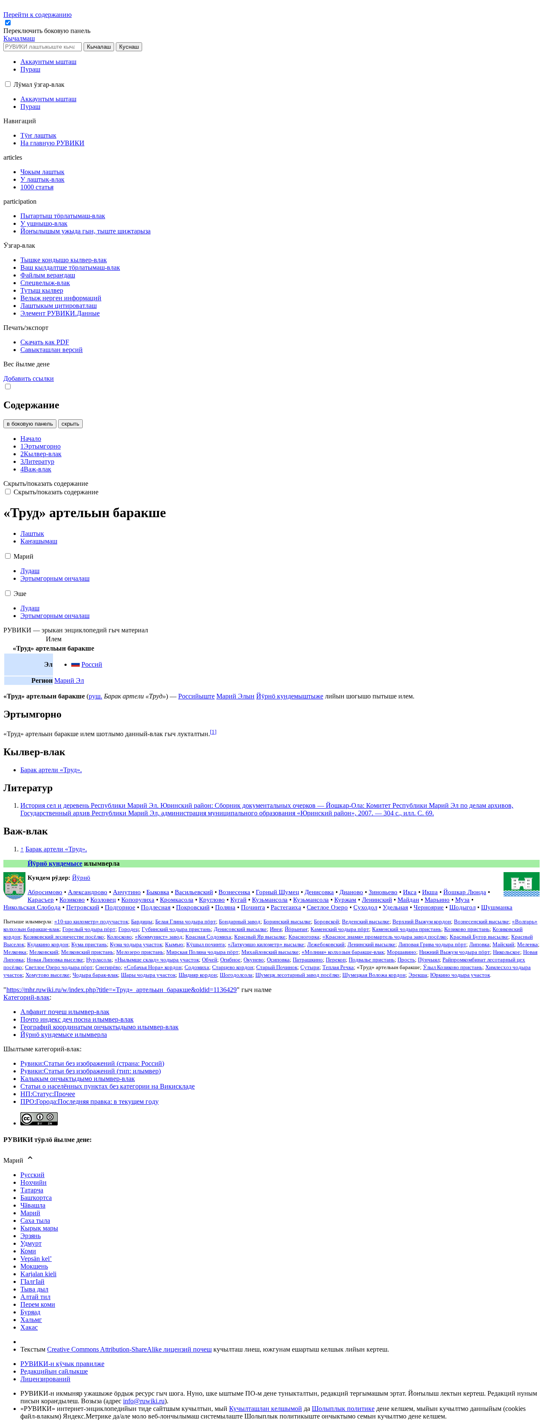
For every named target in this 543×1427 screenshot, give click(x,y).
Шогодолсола (236, 975)
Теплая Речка (338, 967)
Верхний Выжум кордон (421, 922)
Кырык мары (39, 1228)
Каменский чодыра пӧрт (340, 929)
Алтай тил (35, 1296)
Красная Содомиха (208, 937)
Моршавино (401, 952)
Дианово (351, 891)
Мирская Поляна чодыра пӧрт (202, 952)
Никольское (506, 952)
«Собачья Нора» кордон (153, 967)
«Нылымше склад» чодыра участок (157, 960)
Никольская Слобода (32, 907)
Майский (503, 945)
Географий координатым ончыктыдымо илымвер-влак (99, 1027)
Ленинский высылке (371, 945)
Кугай (238, 899)
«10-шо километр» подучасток (91, 922)
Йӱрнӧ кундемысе (55, 863)
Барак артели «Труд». (51, 769)
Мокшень (34, 1266)
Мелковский (43, 952)
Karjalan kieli (38, 1273)
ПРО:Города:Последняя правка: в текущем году (89, 1101)
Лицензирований (45, 1379)
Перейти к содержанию (37, 14)
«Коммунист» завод (158, 937)
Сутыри (309, 967)
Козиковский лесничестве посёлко (63, 937)
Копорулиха (137, 899)
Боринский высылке (287, 922)
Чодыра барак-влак (95, 975)
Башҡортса (36, 1197)
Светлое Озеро (327, 907)
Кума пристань (89, 945)
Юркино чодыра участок (460, 975)
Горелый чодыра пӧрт (88, 929)
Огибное (230, 960)
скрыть (70, 424)
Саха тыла (35, 1220)
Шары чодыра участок (148, 975)
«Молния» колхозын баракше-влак (343, 952)
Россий (91, 664)
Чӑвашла (32, 1205)
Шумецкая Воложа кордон (374, 975)
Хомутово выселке (47, 975)
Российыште (196, 696)
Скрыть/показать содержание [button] (45, 483)
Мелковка (14, 952)
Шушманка (496, 907)
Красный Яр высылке (259, 937)
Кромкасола (176, 899)
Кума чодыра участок (136, 945)
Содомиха (197, 967)
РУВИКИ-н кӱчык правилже (62, 1363)
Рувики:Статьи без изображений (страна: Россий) (92, 1063)
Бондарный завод (239, 922)
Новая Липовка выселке (55, 960)
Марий (30, 1212)
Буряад (30, 1312)
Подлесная (156, 907)
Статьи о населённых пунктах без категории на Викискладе (107, 1086)
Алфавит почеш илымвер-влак (64, 1011)
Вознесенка (234, 891)
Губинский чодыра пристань (176, 929)
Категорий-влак (26, 997)
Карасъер (41, 899)
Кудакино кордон (47, 945)
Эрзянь (30, 1235)
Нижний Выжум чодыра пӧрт (454, 952)
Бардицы (141, 922)
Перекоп (336, 960)
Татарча (31, 1190)
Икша (430, 891)
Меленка (527, 945)
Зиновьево (383, 891)
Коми (28, 1251)
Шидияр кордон (198, 975)
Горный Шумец (277, 891)
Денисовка (319, 891)
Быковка (157, 891)
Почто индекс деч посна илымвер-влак (77, 1019)
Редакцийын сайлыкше (54, 1371)
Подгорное (120, 907)
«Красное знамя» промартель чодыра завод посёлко (384, 937)
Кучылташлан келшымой (265, 1408)
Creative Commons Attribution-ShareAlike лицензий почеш (129, 1349)
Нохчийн (33, 1182)
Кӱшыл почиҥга (205, 945)
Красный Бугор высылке (479, 937)
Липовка (479, 945)
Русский (32, 1174)
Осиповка (278, 960)
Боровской (326, 922)
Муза (462, 899)
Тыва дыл (34, 1289)
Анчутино (127, 891)
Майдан (408, 899)
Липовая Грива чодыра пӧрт (432, 945)
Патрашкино (308, 960)
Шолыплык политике (343, 1408)
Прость (406, 960)
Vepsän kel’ (36, 1258)
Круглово (212, 899)
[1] (213, 732)
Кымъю (174, 945)
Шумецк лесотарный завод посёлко (297, 975)
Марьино (437, 899)
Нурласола (99, 960)
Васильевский (194, 891)
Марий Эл (69, 680)
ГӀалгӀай (32, 1281)
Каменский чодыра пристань (406, 929)
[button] (47, 30)
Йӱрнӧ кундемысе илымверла (63, 1034)
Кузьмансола (270, 899)
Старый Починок (276, 967)
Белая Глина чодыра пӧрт (185, 922)
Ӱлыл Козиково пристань (452, 967)
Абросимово (45, 891)
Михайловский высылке (270, 952)
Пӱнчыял (428, 960)
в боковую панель (30, 424)
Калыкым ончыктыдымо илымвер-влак (77, 1078)
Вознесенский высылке (481, 922)
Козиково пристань (467, 929)
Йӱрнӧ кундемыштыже (289, 696)
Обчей (209, 960)
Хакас (29, 1327)
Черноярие (429, 907)
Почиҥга (253, 907)
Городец (128, 929)
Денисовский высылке (240, 929)
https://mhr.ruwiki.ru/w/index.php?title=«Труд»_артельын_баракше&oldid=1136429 (121, 989)
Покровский (193, 907)
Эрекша (418, 975)
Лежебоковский (325, 945)
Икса (410, 891)
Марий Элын (235, 696)
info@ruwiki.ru (144, 1401)
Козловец (103, 899)
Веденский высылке (365, 922)
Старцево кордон (232, 967)
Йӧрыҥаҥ (296, 929)
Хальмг (31, 1319)
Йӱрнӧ (81, 877)
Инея (276, 929)
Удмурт (31, 1243)
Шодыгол (462, 907)
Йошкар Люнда (464, 891)
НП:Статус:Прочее (47, 1093)
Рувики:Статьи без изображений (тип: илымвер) (90, 1071)
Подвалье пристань (372, 960)
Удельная (395, 907)
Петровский (82, 907)
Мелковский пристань (87, 952)
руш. (95, 696)
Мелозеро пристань (139, 952)
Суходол (365, 907)
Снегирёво (108, 967)
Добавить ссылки (28, 378)
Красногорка (303, 937)
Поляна (225, 907)
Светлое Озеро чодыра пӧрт (58, 967)
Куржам (345, 899)
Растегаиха (286, 907)
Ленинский (377, 899)
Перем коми (37, 1304)
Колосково (119, 937)
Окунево (254, 960)
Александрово (87, 891)
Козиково (72, 899)
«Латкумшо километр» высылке (266, 945)
